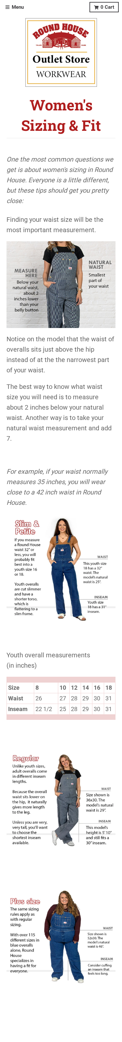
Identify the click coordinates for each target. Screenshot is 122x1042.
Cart (107, 7)
